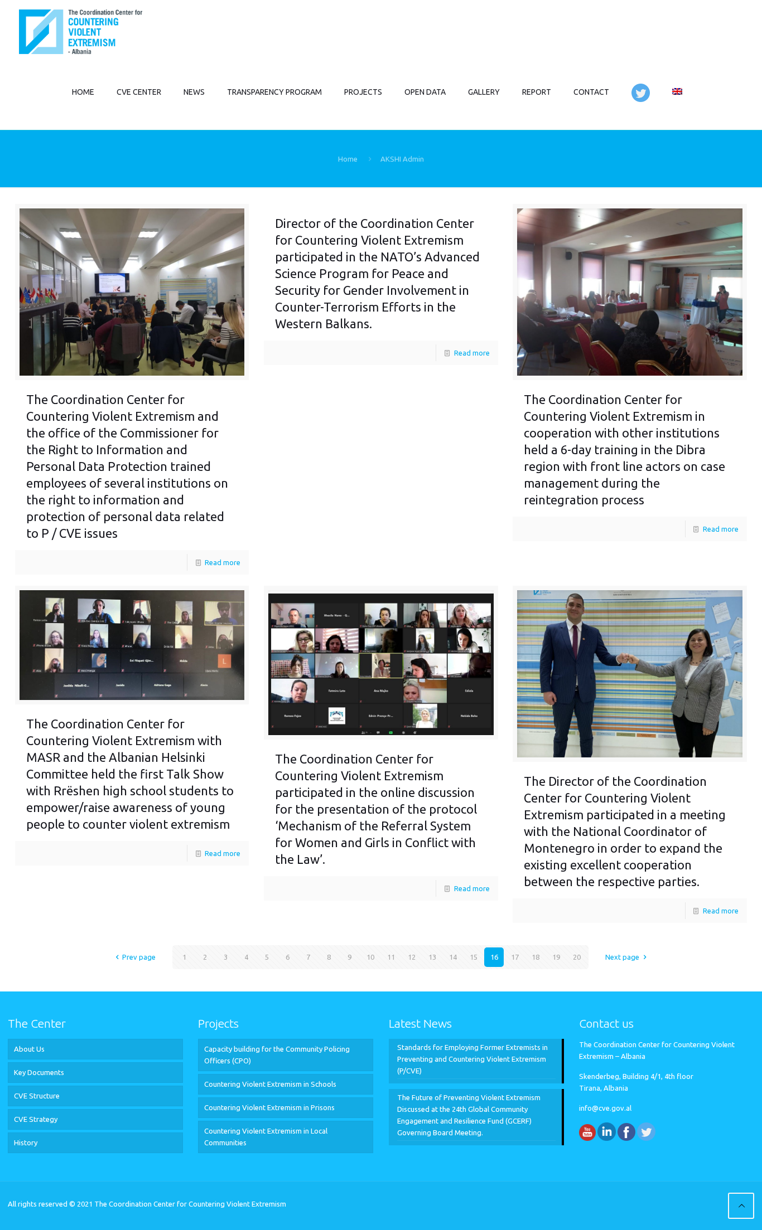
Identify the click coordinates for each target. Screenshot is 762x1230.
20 (577, 957)
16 (494, 957)
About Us (29, 1049)
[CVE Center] (80, 30)
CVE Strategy (35, 1119)
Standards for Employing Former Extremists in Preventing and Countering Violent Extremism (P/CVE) (472, 1059)
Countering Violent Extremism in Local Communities (265, 1136)
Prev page (139, 957)
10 (370, 957)
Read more (222, 562)
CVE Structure (37, 1096)
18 (535, 957)
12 (412, 957)
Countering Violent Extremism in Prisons (269, 1107)
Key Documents (39, 1072)
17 (515, 957)
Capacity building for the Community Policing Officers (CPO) (277, 1054)
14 (453, 957)
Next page (622, 957)
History (25, 1142)
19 (556, 957)
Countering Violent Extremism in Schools (270, 1084)
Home (348, 159)
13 (432, 957)
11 (391, 957)
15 (474, 957)
